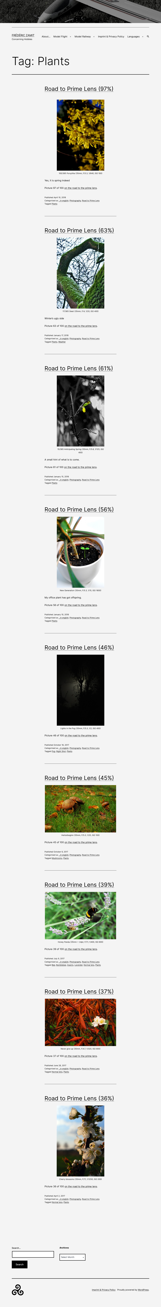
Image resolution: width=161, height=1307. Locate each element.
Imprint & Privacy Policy (111, 36)
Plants (54, 204)
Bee (53, 965)
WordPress (143, 1290)
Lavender (78, 965)
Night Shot (61, 751)
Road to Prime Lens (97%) (79, 88)
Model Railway (83, 36)
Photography (75, 200)
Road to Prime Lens (90, 200)
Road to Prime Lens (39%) (79, 884)
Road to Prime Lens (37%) (79, 991)
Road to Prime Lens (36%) (79, 1098)
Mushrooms (57, 858)
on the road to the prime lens (80, 188)
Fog (53, 751)
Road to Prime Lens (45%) (79, 777)
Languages (133, 36)
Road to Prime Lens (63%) (79, 230)
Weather (62, 342)
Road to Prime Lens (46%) (79, 647)
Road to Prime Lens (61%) (79, 368)
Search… (16, 1248)
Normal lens (89, 965)
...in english (63, 200)
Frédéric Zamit (23, 35)
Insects (70, 965)
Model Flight (60, 36)
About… (46, 36)
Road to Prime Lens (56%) (79, 509)
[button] (148, 37)
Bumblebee (61, 965)
